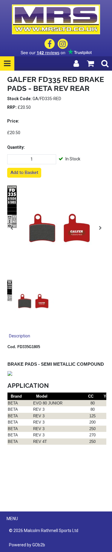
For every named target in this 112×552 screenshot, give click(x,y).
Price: (13, 121)
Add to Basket (24, 172)
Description (19, 336)
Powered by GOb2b (27, 544)
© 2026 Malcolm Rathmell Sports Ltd (43, 530)
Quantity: (16, 147)
